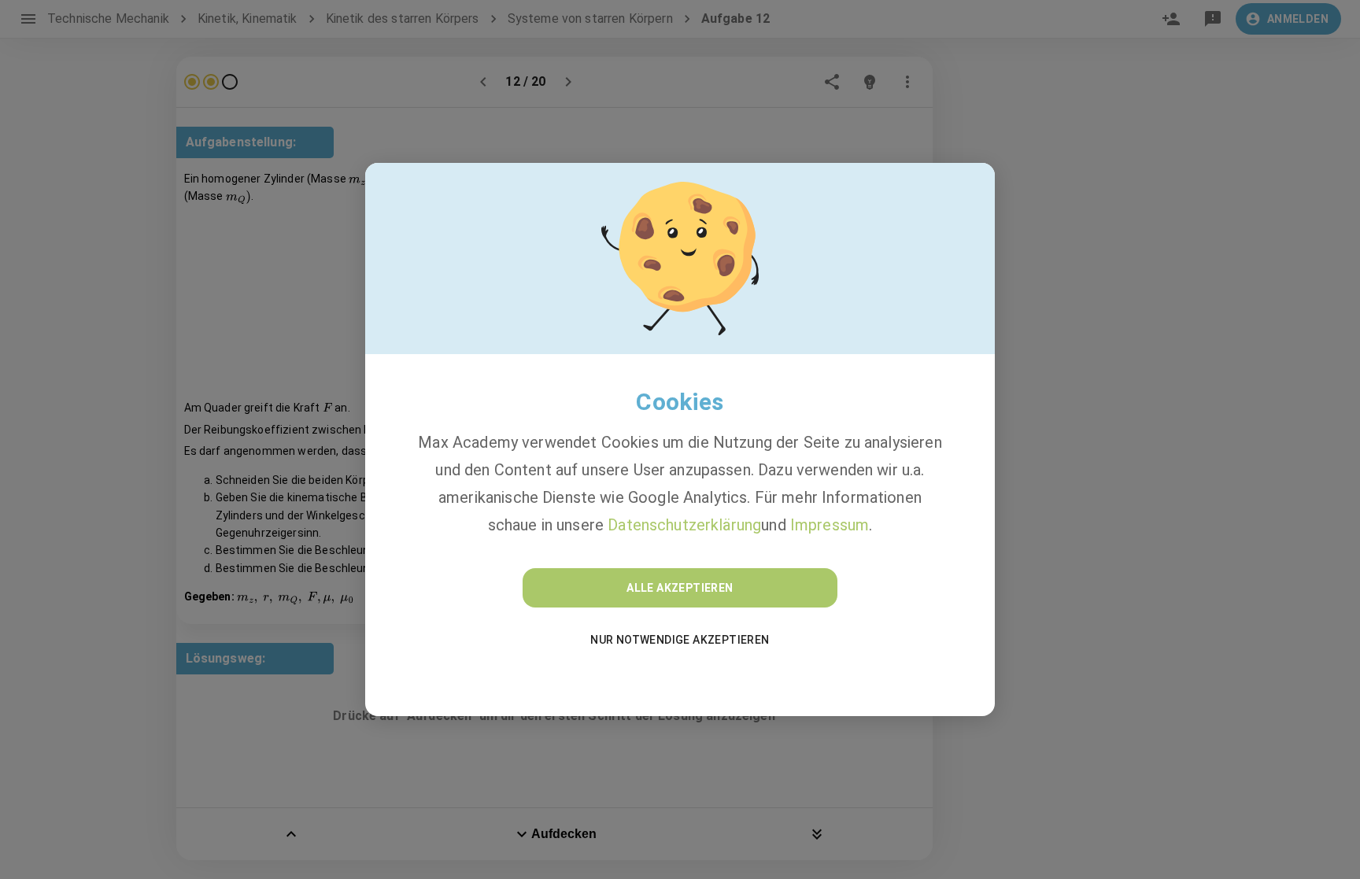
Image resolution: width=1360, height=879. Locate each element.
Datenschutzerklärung (684, 524)
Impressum (829, 524)
